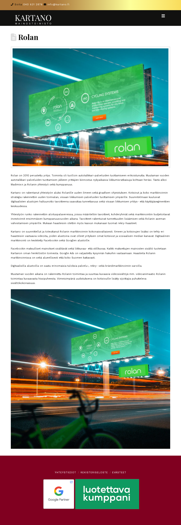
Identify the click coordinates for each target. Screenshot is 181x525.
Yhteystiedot (65, 472)
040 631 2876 (33, 4)
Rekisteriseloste (94, 472)
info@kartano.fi (58, 4)
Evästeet (119, 472)
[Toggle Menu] (165, 16)
